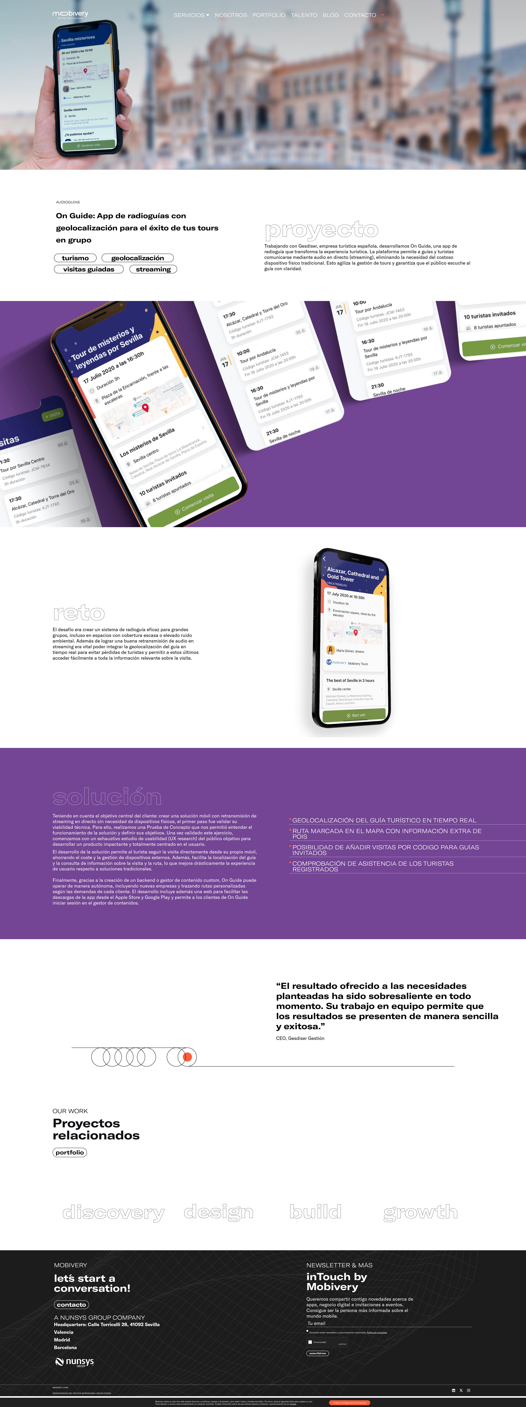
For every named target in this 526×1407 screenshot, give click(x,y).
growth (420, 1210)
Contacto (360, 15)
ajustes (293, 1404)
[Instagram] (468, 1390)
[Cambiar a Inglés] (383, 15)
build (315, 1210)
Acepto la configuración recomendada (349, 1403)
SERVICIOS (189, 15)
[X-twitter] (461, 1390)
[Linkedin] (453, 1390)
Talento (304, 15)
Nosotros (231, 15)
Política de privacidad (377, 1332)
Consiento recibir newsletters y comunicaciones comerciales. (348, 1332)
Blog (331, 15)
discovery (113, 1210)
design (219, 1210)
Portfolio (269, 15)
